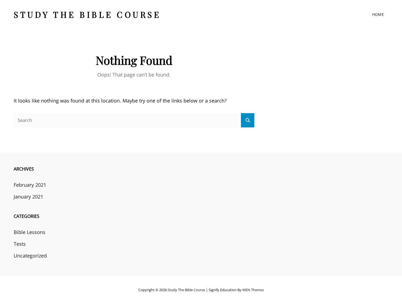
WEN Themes (253, 289)
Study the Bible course (87, 14)
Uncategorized (30, 255)
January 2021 (28, 196)
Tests (20, 244)
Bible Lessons (29, 232)
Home (378, 14)
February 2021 (30, 185)
